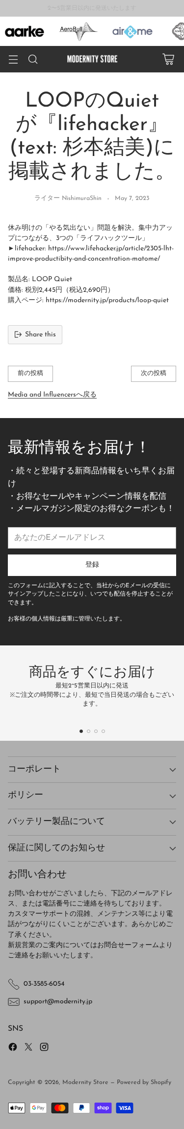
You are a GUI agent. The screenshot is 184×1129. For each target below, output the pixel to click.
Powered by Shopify (144, 1082)
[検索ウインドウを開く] (33, 59)
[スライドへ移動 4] (103, 731)
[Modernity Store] (92, 59)
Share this (40, 334)
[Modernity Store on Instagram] (44, 1048)
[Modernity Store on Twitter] (28, 1048)
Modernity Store (85, 1082)
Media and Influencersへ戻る (52, 394)
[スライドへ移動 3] (96, 731)
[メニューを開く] (13, 59)
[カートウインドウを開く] (168, 59)
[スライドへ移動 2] (88, 731)
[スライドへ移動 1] (81, 731)
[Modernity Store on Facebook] (13, 1048)
